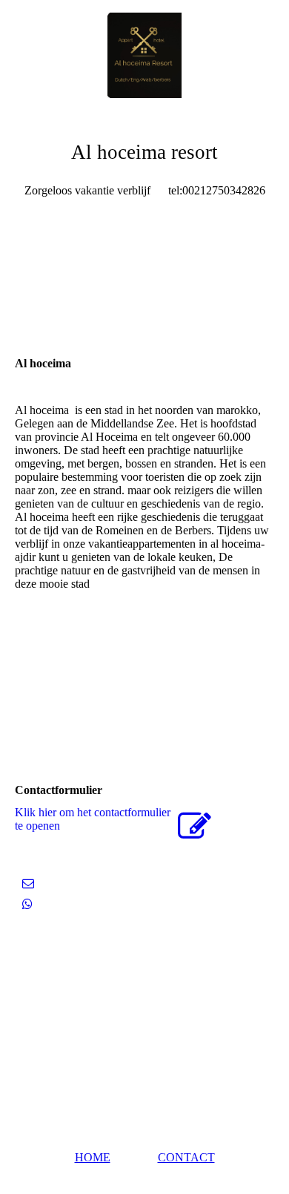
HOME (92, 1157)
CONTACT (186, 1157)
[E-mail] (28, 883)
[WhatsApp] (27, 904)
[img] (144, 55)
